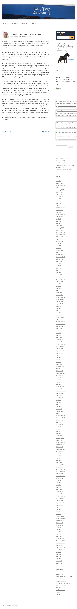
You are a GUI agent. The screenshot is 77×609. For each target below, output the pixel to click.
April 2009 (58, 534)
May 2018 (58, 310)
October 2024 (59, 194)
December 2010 (60, 496)
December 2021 (60, 232)
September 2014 (60, 395)
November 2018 (60, 299)
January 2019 (59, 295)
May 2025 (58, 187)
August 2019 (59, 284)
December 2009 (60, 518)
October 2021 (59, 237)
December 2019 (60, 279)
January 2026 (59, 183)
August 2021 (59, 241)
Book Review (59, 574)
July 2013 (58, 427)
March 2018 (59, 315)
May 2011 (58, 485)
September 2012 (60, 449)
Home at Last (7, 131)
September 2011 (60, 476)
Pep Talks (58, 588)
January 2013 (59, 440)
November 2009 (60, 520)
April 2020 (58, 272)
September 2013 (60, 422)
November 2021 (60, 234)
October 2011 (59, 474)
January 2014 (59, 413)
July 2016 (58, 355)
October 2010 (59, 500)
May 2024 (58, 201)
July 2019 (58, 286)
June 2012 (58, 456)
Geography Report (61, 581)
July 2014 (58, 400)
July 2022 (58, 219)
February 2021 (60, 250)
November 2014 (60, 391)
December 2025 (60, 185)
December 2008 (60, 541)
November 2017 (60, 324)
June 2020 (58, 268)
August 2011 (59, 478)
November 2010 (60, 498)
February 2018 (60, 317)
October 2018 (59, 301)
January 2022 (59, 230)
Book (41, 24)
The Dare (45, 131)
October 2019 (59, 281)
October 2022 (59, 216)
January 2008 (59, 563)
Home (4, 24)
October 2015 (59, 371)
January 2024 (59, 205)
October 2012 (59, 447)
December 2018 (60, 297)
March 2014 (59, 409)
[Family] (58, 88)
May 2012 (58, 458)
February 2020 (60, 277)
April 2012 (58, 460)
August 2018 (59, 304)
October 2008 (59, 545)
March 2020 (59, 275)
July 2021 (58, 243)
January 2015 (59, 389)
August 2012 (59, 451)
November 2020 (60, 257)
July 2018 (58, 306)
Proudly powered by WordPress (10, 605)
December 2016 (60, 344)
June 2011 (58, 482)
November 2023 (60, 208)
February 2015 (60, 386)
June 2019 (58, 288)
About (33, 24)
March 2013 (59, 436)
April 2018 (58, 313)
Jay (12, 37)
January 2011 (59, 494)
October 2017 (59, 326)
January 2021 (59, 252)
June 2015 (58, 380)
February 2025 (60, 190)
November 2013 (60, 418)
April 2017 (58, 335)
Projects (58, 592)
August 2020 (59, 263)
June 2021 (58, 246)
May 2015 (58, 382)
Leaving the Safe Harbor (63, 583)
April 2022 (58, 223)
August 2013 (59, 424)
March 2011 (59, 489)
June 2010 (58, 509)
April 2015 (58, 384)
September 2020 (60, 261)
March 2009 (59, 536)
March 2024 (59, 203)
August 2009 (59, 525)
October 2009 (59, 523)
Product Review (60, 590)
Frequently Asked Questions (64, 576)
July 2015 (58, 377)
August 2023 (59, 210)
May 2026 (58, 181)
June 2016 (58, 357)
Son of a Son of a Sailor (62, 163)
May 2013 (58, 431)
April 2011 (58, 487)
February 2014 (60, 411)
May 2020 (58, 270)
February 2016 (60, 366)
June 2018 (58, 308)
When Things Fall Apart (62, 158)
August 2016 (59, 353)
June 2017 (58, 333)
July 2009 (58, 527)
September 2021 (60, 239)
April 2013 (58, 433)
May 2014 (58, 404)
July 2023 (58, 212)
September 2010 (60, 503)
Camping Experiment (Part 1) (64, 170)
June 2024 (58, 199)
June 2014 (58, 402)
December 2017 (60, 322)
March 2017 (59, 337)
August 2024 (59, 196)
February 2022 (60, 228)
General (58, 579)
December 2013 (60, 415)
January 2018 (59, 319)
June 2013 (58, 429)
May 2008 (58, 556)
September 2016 (60, 351)
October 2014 (59, 393)
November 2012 (60, 444)
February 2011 (60, 491)
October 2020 (59, 259)
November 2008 (60, 543)
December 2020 (60, 254)
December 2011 (60, 469)
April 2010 (58, 514)
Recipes (28, 37)
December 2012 (60, 442)
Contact (24, 24)
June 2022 (58, 221)
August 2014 (59, 398)
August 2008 (59, 550)
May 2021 (58, 248)
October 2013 (59, 420)
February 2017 (60, 339)
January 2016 (59, 368)
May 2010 (58, 512)
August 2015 (59, 375)
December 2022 (60, 214)
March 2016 (59, 364)
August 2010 (59, 505)
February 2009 (60, 538)
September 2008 (60, 547)
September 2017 (60, 328)
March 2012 (59, 462)
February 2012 (60, 465)
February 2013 (60, 438)
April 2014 (58, 406)
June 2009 (58, 529)
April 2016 (58, 362)
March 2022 (59, 225)
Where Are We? (14, 24)
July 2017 (58, 330)
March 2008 (59, 561)
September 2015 (60, 373)
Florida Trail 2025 (60, 161)
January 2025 (59, 192)
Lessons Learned (61, 585)
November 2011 (60, 471)
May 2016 (58, 360)
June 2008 (58, 554)
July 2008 (58, 552)
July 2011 (58, 480)
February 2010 (60, 516)
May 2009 (58, 532)
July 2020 (58, 266)
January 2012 (59, 467)
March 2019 (59, 292)
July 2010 (58, 507)
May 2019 (58, 290)
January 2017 (59, 342)
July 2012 (58, 453)
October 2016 (59, 348)
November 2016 (60, 346)
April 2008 (58, 558)
